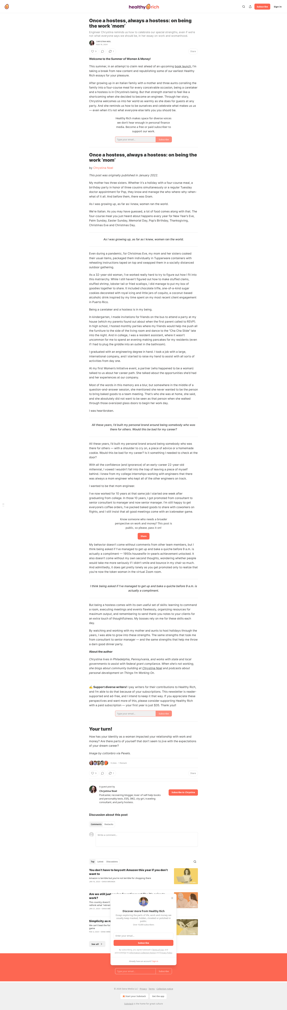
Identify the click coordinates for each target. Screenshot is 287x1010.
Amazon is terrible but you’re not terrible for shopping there (120, 878)
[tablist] (102, 824)
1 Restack (122, 763)
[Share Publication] (250, 7)
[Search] (244, 7)
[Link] (85, 157)
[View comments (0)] (103, 51)
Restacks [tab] (108, 824)
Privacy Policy (166, 952)
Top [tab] (92, 861)
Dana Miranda (108, 882)
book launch (183, 66)
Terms (152, 988)
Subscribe (262, 6)
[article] (143, 877)
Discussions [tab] (112, 861)
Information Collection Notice (142, 952)
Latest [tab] (100, 861)
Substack (128, 1003)
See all (95, 944)
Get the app (158, 996)
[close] (172, 898)
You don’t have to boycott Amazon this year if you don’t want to (128, 872)
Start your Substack (135, 996)
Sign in (278, 6)
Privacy (143, 988)
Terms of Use (158, 949)
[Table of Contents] (3, 505)
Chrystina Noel (103, 41)
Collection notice (165, 988)
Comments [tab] (96, 824)
